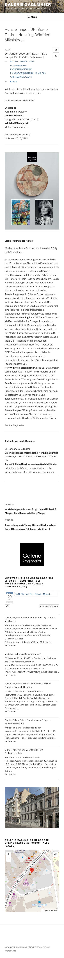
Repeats (39, 57)
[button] (56, 56)
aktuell (14, 61)
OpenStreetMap (51, 910)
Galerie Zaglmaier (28, 4)
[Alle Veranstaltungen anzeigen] (56, 50)
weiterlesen (10, 645)
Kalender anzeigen (48, 606)
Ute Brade (40, 73)
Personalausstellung (21, 73)
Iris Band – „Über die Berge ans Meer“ (23, 654)
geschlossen (27, 61)
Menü (34, 17)
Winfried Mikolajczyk (21, 77)
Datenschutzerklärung (16, 947)
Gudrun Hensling (18, 65)
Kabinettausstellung (21, 69)
